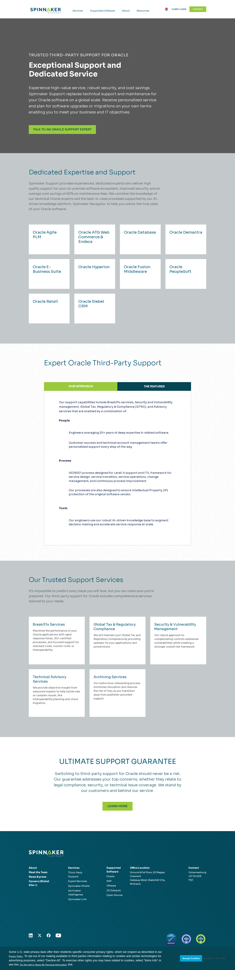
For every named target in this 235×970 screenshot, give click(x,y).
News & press (37, 876)
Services (77, 10)
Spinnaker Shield (79, 885)
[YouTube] (58, 935)
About (126, 10)
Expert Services (77, 881)
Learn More (117, 806)
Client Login (179, 9)
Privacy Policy (16, 956)
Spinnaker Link (77, 899)
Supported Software (102, 10)
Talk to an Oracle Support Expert (62, 129)
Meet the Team (38, 872)
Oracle (110, 876)
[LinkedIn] (31, 935)
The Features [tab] (154, 386)
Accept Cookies (191, 958)
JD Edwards (113, 890)
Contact (198, 9)
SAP (109, 880)
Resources (143, 10)
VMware (111, 885)
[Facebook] (49, 935)
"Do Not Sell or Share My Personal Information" (43, 964)
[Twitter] (40, 935)
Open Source (114, 895)
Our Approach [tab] (80, 386)
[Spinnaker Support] (45, 11)
